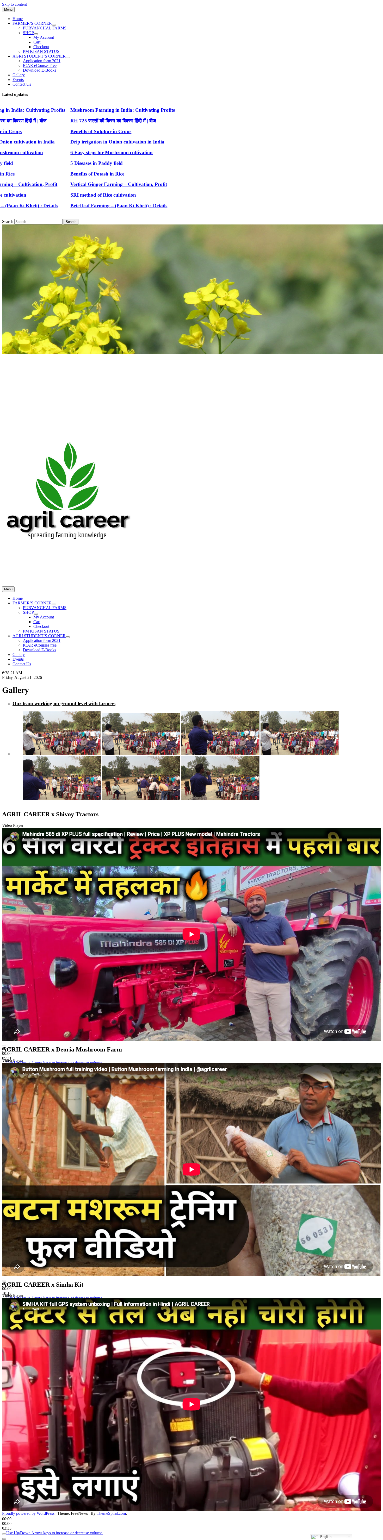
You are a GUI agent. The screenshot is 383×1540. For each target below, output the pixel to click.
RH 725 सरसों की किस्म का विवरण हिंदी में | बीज (65, 120)
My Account (43, 37)
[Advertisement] (191, 394)
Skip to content (14, 4)
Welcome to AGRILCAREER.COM (32, 571)
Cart (36, 42)
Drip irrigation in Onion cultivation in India (69, 142)
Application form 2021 (41, 61)
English (325, 1537)
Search (7, 221)
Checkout (41, 47)
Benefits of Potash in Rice (49, 174)
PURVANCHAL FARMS (44, 28)
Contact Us (22, 84)
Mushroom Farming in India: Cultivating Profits (74, 110)
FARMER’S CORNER (32, 23)
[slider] (54, 1533)
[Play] (4, 1045)
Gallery (19, 75)
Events (18, 79)
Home (18, 18)
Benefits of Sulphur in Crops (52, 131)
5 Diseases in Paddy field (48, 163)
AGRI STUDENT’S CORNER (39, 56)
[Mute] (4, 1534)
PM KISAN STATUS (41, 51)
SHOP (28, 32)
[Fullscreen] (4, 1539)
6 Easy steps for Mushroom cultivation (63, 152)
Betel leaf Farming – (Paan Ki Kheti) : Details (70, 205)
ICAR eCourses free (40, 65)
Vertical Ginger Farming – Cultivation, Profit (70, 184)
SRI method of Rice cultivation (55, 195)
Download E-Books (39, 70)
